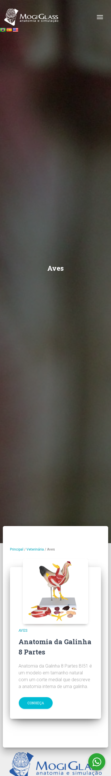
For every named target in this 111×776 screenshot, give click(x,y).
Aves (23, 630)
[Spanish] (9, 30)
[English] (15, 30)
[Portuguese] (3, 30)
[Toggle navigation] (100, 17)
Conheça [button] (35, 703)
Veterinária (35, 549)
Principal (16, 549)
